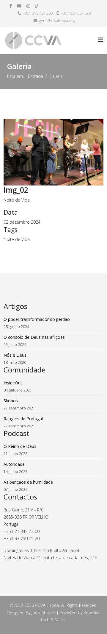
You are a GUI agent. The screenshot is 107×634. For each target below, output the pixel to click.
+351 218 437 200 (38, 13)
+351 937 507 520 (76, 13)
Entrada (35, 76)
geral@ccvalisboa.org (57, 20)
